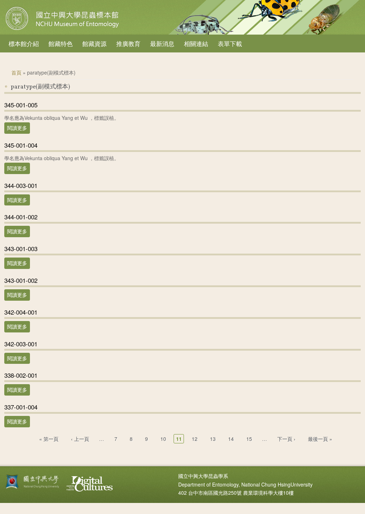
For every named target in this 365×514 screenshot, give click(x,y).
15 (249, 438)
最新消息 (162, 43)
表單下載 (230, 43)
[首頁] (63, 30)
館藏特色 (60, 43)
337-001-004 (20, 406)
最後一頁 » (320, 438)
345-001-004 (20, 145)
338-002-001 (20, 375)
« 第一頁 (48, 438)
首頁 (16, 72)
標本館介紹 (24, 43)
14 (231, 438)
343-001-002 (20, 280)
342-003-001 (20, 343)
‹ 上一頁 (80, 438)
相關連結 (196, 43)
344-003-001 (20, 185)
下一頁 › (286, 438)
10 (163, 438)
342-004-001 (20, 311)
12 (194, 438)
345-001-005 (20, 104)
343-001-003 (20, 248)
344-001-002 (20, 216)
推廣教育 (128, 43)
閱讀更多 (18, 127)
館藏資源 (94, 43)
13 (213, 438)
